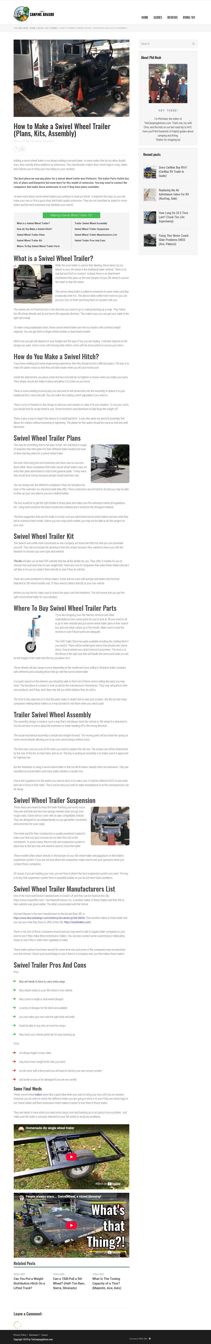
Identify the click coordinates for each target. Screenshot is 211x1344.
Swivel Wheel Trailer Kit (29, 240)
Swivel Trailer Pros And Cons (90, 240)
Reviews (172, 17)
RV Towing (51, 28)
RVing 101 (189, 17)
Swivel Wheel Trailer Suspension (92, 229)
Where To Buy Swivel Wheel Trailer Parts (38, 246)
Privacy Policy (20, 1335)
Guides (158, 17)
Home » (33, 28)
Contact (44, 1335)
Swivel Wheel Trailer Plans (31, 234)
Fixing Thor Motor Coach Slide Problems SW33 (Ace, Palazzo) (173, 240)
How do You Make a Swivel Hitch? (34, 229)
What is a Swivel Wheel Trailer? (33, 223)
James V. (50, 141)
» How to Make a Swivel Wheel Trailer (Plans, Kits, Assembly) (92, 28)
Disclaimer (33, 1335)
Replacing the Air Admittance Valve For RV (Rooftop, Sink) (174, 194)
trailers (38, 1094)
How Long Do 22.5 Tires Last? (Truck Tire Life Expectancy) (173, 217)
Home (144, 17)
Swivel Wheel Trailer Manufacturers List (96, 234)
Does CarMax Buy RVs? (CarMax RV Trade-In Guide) (173, 172)
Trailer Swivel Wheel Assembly (91, 223)
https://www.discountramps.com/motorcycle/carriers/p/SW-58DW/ (49, 918)
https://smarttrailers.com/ (77, 922)
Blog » (41, 28)
